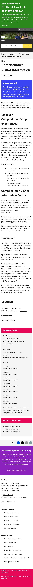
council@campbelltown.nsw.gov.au (15, 497)
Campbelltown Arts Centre (13, 539)
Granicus (4, 578)
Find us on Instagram (12, 432)
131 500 (26, 278)
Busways (19, 293)
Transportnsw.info (11, 281)
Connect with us (10, 528)
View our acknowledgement (16, 470)
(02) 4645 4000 (8, 495)
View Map (23, 311)
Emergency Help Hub (11, 562)
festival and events (22, 138)
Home (3, 54)
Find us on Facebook (12, 429)
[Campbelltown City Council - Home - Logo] (14, 38)
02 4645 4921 (20, 231)
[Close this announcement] (31, 2)
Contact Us (12, 54)
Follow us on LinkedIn (11, 517)
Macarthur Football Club (12, 550)
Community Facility (9, 320)
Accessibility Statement (21, 570)
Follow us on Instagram (12, 524)
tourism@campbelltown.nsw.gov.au (15, 358)
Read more (5, 25)
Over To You (8, 546)
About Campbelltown (12, 427)
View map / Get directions (10, 491)
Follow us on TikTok (11, 520)
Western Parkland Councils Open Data (17, 558)
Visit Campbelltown (11, 543)
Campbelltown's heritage (15, 185)
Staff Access (5, 572)
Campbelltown (22, 148)
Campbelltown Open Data (13, 554)
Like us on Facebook (11, 513)
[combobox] (25, 29)
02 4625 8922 (6, 293)
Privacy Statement (7, 570)
